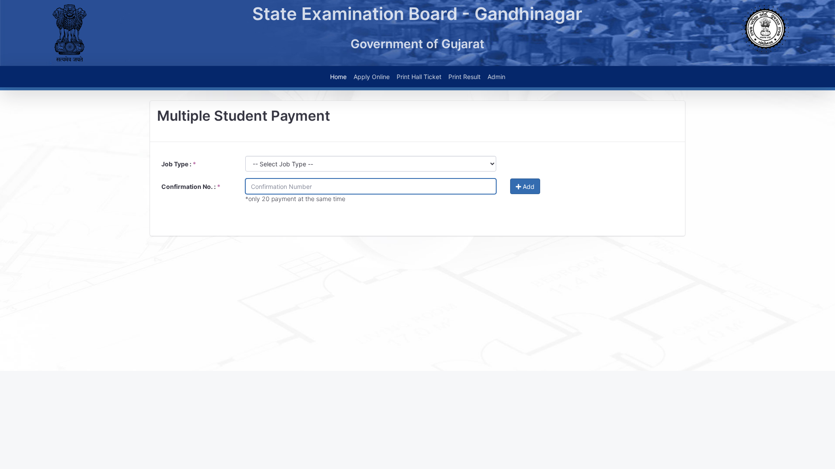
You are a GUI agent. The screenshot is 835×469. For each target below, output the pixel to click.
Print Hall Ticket (419, 76)
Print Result (464, 76)
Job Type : (178, 164)
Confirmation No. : (190, 186)
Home (338, 76)
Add (527, 186)
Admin (496, 76)
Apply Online (372, 76)
